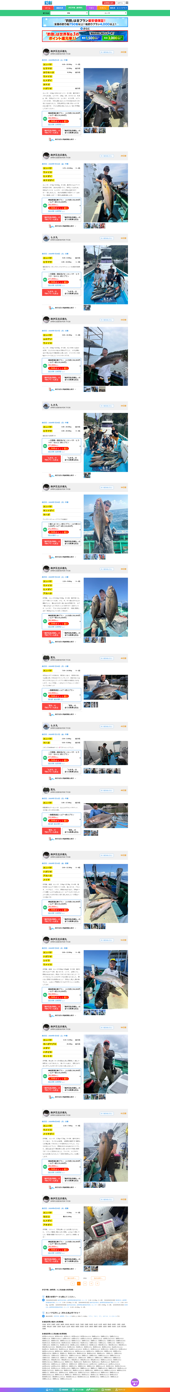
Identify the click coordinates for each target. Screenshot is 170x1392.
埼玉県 (77, 1324)
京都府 (54, 1326)
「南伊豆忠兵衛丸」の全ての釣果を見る (71, 132)
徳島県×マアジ (73, 1366)
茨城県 (86, 1324)
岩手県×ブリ (67, 1336)
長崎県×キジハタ (114, 1372)
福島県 (62, 1324)
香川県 (86, 1326)
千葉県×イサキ (111, 1342)
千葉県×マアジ (120, 1342)
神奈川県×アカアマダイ (48, 1347)
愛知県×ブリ (63, 1353)
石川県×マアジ (114, 1349)
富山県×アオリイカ (117, 1347)
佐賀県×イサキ (73, 1372)
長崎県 (109, 1326)
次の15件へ (98, 1278)
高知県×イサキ (59, 1370)
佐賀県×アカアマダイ (84, 1372)
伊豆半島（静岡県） (76, 8)
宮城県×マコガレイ (56, 1338)
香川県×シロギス (66, 1368)
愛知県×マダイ (72, 1353)
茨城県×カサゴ (111, 1340)
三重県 (118, 1324)
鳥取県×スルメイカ (59, 1361)
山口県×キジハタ (103, 1364)
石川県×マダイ (105, 1349)
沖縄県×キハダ (114, 1376)
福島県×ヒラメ (46, 1340)
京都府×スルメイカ (103, 1355)
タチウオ (105, 1316)
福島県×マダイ (120, 1338)
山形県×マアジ (76, 1338)
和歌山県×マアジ (66, 1359)
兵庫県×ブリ (90, 1357)
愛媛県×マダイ (76, 1368)
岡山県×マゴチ (115, 1361)
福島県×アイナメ (76, 1340)
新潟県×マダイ (71, 1347)
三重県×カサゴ (55, 1355)
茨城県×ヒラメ (102, 1340)
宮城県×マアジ (105, 1336)
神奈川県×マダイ (113, 1344)
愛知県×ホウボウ (91, 1353)
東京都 (67, 1324)
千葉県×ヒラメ (102, 1342)
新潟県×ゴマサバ (106, 1347)
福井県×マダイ (59, 1351)
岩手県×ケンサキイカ (48, 1336)
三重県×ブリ (109, 1353)
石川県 (100, 1324)
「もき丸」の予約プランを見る (51, 292)
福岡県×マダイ (89, 1370)
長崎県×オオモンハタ (48, 1374)
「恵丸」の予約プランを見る (51, 706)
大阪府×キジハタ (72, 1357)
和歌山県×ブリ (76, 1359)
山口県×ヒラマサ (55, 1366)
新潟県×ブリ (79, 1347)
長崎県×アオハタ (59, 1374)
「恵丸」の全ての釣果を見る (72, 706)
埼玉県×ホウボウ (66, 1342)
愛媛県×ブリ (94, 1368)
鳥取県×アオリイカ (47, 1361)
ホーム (47, 8)
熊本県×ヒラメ (86, 1374)
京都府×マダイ (93, 1355)
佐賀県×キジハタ (95, 1372)
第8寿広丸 (119, 1300)
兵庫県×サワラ (117, 1357)
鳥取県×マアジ (117, 1359)
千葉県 (82, 1324)
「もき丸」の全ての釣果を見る (72, 292)
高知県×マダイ (68, 1370)
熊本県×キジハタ (104, 1374)
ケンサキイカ (113, 1316)
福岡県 (100, 1326)
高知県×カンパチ (122, 1368)
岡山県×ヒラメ (96, 1361)
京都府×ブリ (85, 1355)
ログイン (120, 3)
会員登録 (109, 3)
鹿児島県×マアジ (94, 1376)
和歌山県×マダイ (55, 1359)
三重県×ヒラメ (46, 1355)
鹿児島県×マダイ (47, 1376)
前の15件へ (72, 1278)
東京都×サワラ (84, 1344)
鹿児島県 (123, 1326)
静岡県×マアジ (117, 1351)
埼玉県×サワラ (46, 1342)
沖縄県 (44, 1328)
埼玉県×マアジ (84, 1342)
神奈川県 (72, 1324)
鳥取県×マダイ (69, 1361)
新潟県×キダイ (97, 1347)
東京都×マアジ (55, 1344)
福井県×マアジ (90, 1351)
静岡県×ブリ (56, 1353)
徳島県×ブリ (64, 1366)
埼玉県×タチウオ (55, 1342)
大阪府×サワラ (55, 1357)
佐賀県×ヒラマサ (63, 1372)
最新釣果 (59, 8)
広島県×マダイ (46, 1364)
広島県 (59, 1326)
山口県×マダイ (93, 1364)
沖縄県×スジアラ (104, 1376)
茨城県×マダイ (86, 1340)
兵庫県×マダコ (108, 1357)
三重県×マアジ (64, 1355)
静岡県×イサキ (108, 1351)
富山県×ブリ (45, 1349)
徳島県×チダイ (82, 1366)
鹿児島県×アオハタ (71, 1376)
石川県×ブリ (86, 1349)
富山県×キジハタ (63, 1349)
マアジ (90, 1316)
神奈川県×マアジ (103, 1344)
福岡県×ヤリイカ (98, 1370)
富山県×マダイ (54, 1349)
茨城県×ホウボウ (120, 1340)
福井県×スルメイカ (80, 1351)
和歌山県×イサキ (85, 1359)
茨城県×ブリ (94, 1340)
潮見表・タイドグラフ (118, 8)
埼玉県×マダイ (76, 1342)
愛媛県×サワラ (113, 1368)
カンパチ (84, 1300)
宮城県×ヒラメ (96, 1336)
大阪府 (123, 1324)
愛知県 (109, 1324)
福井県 (105, 1324)
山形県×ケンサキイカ (86, 1338)
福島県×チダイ (55, 1340)
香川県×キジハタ (55, 1368)
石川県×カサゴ (123, 1349)
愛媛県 (95, 1326)
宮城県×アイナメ (114, 1336)
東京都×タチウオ (64, 1344)
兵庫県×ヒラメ (46, 1359)
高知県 (82, 1326)
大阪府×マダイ (46, 1357)
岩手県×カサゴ (76, 1336)
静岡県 (70, 1300)
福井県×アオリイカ (69, 1351)
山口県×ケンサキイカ (114, 1364)
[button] (126, 97)
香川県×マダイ (110, 1366)
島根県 (77, 1326)
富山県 (95, 1324)
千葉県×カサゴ (46, 1344)
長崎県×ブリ (68, 1374)
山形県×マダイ (67, 1338)
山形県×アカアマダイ (109, 1338)
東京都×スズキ (93, 1344)
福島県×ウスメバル (65, 1340)
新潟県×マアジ (88, 1347)
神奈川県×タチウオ (61, 1347)
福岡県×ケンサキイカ (110, 1370)
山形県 (58, 1324)
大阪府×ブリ (63, 1357)
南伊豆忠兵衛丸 (62, 1300)
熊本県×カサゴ (114, 1374)
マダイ (91, 8)
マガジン (103, 8)
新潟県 (91, 1324)
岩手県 (49, 1324)
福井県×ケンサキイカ (48, 1351)
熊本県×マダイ (77, 1374)
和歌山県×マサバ (95, 1359)
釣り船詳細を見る (106, 52)
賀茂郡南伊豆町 (76, 1300)
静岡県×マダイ (99, 1351)
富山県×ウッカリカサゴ (75, 1349)
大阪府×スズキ (82, 1357)
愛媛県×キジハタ (85, 1368)
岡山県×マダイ (87, 1361)
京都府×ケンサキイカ (75, 1355)
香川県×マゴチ (46, 1368)
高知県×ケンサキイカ (78, 1370)
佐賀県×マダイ (54, 1372)
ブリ (100, 1316)
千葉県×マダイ (93, 1342)
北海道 (44, 1324)
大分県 (118, 1326)
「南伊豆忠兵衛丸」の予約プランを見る (51, 132)
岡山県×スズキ (78, 1361)
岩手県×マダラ (59, 1336)
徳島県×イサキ (91, 1366)
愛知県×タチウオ (81, 1353)
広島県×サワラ (73, 1364)
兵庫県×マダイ (99, 1357)
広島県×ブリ (64, 1364)
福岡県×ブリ (45, 1372)
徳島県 (91, 1326)
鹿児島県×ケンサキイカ (59, 1376)
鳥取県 (73, 1326)
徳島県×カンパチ (100, 1366)
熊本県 (114, 1326)
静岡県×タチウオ (47, 1353)
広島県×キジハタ (55, 1364)
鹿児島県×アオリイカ (83, 1376)
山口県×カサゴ (46, 1366)
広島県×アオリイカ (83, 1364)
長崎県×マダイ (105, 1372)
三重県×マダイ (118, 1353)
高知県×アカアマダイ (48, 1370)
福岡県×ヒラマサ (121, 1370)
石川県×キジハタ (95, 1349)
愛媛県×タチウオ (103, 1368)
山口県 (68, 1326)
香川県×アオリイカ (120, 1366)
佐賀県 (105, 1326)
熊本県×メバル (95, 1374)
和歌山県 (49, 1326)
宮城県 (53, 1324)
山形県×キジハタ (97, 1338)
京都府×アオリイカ (115, 1355)
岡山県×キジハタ (105, 1361)
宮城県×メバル (46, 1338)
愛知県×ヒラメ (101, 1353)
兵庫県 (44, 1326)
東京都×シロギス (75, 1344)
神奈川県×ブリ (123, 1344)
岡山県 (63, 1326)
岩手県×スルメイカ (85, 1336)
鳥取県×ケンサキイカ (106, 1359)
